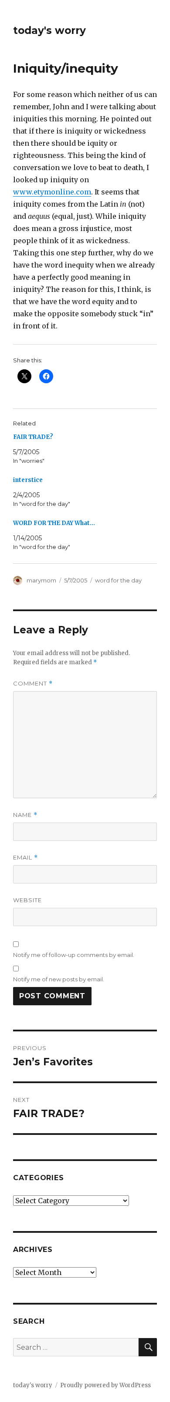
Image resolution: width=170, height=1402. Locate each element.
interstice (28, 480)
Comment (33, 683)
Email (25, 857)
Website (27, 900)
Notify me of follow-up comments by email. (73, 954)
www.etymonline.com (52, 191)
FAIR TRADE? (33, 437)
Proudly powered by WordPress (105, 1385)
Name (25, 815)
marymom (41, 580)
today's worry (49, 30)
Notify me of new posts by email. (58, 979)
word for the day (118, 580)
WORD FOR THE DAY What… (54, 523)
